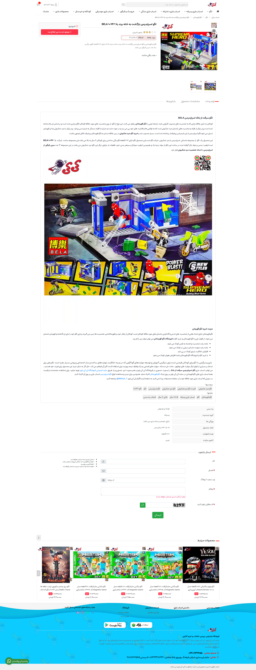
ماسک (46, 11)
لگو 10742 (137, 388)
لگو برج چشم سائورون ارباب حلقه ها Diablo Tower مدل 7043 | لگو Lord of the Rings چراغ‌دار (55, 588)
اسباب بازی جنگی (148, 11)
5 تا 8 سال (174, 397)
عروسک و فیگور (127, 11)
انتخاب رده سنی (149, 397)
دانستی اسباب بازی (181, 607)
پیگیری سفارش (153, 612)
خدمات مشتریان (152, 607)
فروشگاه (125, 607)
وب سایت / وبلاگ (208, 479)
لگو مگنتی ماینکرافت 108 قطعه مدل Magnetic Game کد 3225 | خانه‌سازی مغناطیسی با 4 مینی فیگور (164, 588)
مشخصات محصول (190, 101)
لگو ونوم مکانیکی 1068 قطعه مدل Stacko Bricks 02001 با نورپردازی (200, 588)
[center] (123, 4)
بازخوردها (171, 101)
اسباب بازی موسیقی (104, 11)
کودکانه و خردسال (83, 11)
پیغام (211, 489)
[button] (217, 573)
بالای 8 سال (162, 397)
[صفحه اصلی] (215, 17)
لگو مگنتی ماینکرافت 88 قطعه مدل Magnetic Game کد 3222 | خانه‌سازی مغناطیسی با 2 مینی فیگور (128, 588)
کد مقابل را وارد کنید (205, 504)
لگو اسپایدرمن (106, 374)
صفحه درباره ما (123, 612)
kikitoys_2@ (122, 378)
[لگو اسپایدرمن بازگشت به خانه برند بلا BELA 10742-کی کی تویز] (128, 630)
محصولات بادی (62, 11)
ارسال (158, 515)
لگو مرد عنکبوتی (205, 388)
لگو (210, 11)
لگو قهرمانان (197, 17)
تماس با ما (125, 616)
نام (214, 461)
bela (149, 37)
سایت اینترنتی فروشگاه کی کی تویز (93, 370)
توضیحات (210, 101)
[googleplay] (115, 625)
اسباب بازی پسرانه (194, 11)
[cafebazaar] (141, 625)
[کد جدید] (142, 505)
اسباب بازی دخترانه (171, 11)
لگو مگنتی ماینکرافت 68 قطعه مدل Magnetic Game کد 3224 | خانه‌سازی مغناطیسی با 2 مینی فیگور (91, 588)
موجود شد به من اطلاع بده (59, 32)
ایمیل (210, 470)
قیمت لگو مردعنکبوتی (187, 388)
